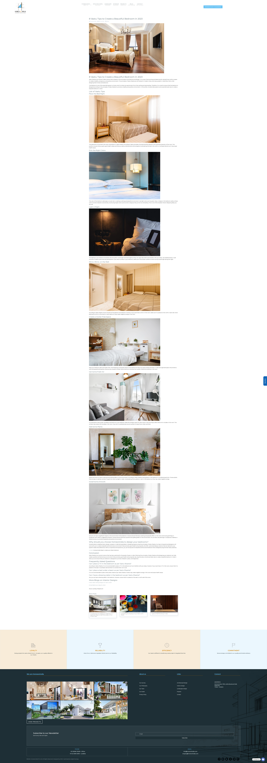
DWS (61, 759)
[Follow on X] (230, 759)
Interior (116, 4)
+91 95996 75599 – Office (77, 751)
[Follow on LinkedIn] (226, 759)
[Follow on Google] (234, 759)
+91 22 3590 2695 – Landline (78, 753)
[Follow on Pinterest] (238, 759)
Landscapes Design (182, 688)
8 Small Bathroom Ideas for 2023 (97, 585)
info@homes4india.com (190, 751)
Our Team (141, 688)
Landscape (107, 4)
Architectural (98, 4)
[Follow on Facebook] (219, 759)
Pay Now (265, 380)
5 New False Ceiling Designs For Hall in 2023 (100, 582)
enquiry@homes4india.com (190, 753)
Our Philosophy (143, 685)
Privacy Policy (142, 694)
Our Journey (142, 682)
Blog (131, 4)
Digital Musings (75, 759)
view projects (34, 722)
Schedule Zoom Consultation (213, 7)
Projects (123, 4)
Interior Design (181, 685)
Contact (140, 4)
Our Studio (142, 691)
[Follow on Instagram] (223, 759)
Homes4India (86, 4)
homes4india (93, 21)
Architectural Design (182, 682)
